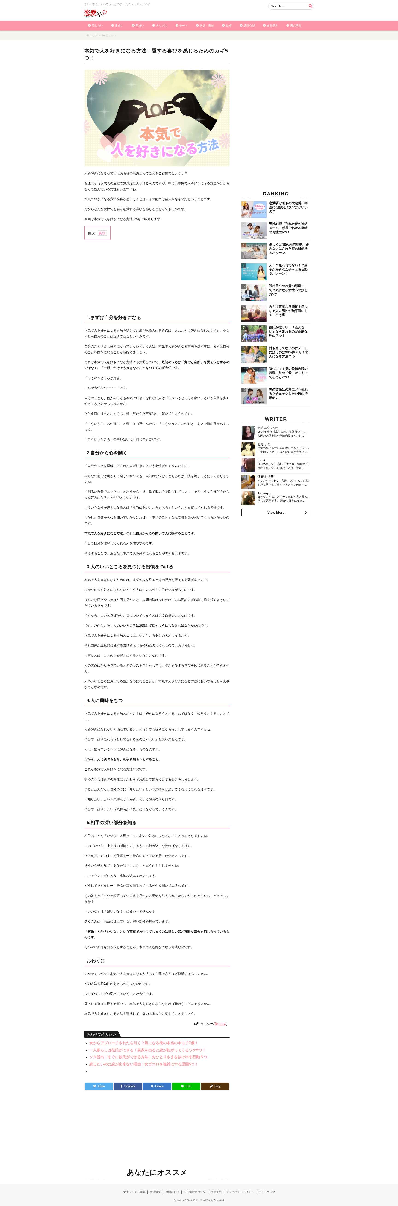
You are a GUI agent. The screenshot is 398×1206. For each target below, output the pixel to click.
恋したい (111, 35)
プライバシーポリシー (240, 1192)
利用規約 (216, 1192)
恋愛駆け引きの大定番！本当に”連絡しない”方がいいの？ (288, 207)
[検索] (310, 6)
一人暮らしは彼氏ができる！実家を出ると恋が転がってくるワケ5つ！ (147, 1050)
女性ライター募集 (134, 1192)
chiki (261, 460)
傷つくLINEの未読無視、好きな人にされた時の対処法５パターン (289, 249)
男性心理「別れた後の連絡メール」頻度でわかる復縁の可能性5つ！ (288, 228)
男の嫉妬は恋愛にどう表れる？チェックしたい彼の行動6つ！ (288, 394)
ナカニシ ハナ (268, 427)
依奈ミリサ (266, 476)
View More (275, 512)
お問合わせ (172, 1192)
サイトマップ (266, 1192)
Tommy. (220, 1024)
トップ (93, 35)
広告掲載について (195, 1192)
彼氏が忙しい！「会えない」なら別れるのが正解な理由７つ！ (288, 331)
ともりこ (264, 444)
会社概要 (155, 1192)
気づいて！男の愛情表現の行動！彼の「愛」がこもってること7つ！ (288, 373)
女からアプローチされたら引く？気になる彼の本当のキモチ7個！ (143, 1043)
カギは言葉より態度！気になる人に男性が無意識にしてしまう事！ (288, 311)
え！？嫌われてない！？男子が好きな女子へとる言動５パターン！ (288, 269)
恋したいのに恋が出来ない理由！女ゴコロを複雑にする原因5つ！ (143, 1064)
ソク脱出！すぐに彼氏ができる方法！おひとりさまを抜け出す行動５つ (148, 1057)
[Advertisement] (157, 276)
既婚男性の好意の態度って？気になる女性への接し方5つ (288, 290)
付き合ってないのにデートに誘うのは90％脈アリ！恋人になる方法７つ (288, 352)
